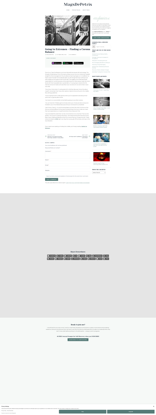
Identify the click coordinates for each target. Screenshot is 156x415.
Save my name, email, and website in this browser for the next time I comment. (67, 176)
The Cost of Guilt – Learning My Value (101, 90)
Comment (48, 151)
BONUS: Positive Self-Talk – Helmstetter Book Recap (100, 126)
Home (68, 10)
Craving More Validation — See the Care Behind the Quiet (100, 145)
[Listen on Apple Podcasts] (57, 63)
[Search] (93, 46)
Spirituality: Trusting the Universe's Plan (101, 71)
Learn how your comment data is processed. (78, 182)
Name (47, 159)
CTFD (56, 119)
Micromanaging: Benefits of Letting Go (101, 62)
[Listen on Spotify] (68, 63)
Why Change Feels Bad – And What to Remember (101, 108)
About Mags (86, 10)
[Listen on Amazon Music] (79, 63)
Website (47, 170)
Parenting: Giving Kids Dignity (98, 64)
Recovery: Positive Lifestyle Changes (100, 69)
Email (47, 165)
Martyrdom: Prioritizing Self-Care (99, 60)
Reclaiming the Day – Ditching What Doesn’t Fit (100, 164)
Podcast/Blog (76, 10)
